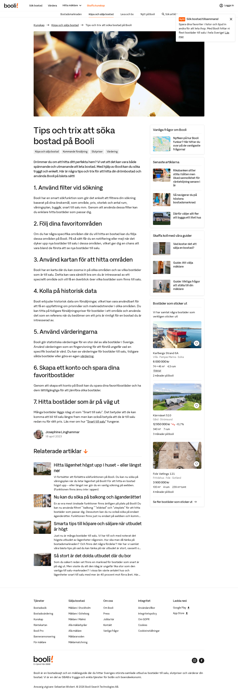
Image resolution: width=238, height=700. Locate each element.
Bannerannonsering (44, 636)
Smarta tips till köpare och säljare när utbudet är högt (98, 526)
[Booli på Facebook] (201, 660)
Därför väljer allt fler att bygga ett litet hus (187, 215)
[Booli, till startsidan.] (11, 5)
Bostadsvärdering (43, 613)
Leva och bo (127, 14)
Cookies (142, 625)
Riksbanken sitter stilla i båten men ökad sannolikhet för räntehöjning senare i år (186, 178)
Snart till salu (96, 421)
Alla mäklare (75, 630)
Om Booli (108, 607)
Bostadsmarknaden (71, 14)
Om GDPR (143, 619)
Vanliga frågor (111, 630)
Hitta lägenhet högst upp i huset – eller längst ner (97, 467)
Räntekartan (40, 625)
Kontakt (107, 625)
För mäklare (40, 642)
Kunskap (39, 25)
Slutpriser (97, 151)
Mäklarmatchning (77, 642)
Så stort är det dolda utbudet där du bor (92, 555)
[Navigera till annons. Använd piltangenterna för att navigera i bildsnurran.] (177, 334)
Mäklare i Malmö (77, 619)
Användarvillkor (146, 607)
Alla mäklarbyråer (77, 625)
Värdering (112, 151)
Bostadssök (40, 607)
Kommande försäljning (75, 151)
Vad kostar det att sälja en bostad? (185, 245)
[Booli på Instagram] (194, 660)
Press (106, 613)
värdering (87, 356)
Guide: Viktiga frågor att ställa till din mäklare (186, 285)
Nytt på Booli (148, 14)
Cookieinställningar (149, 630)
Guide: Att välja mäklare (183, 264)
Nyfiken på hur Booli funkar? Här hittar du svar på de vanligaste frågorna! (186, 143)
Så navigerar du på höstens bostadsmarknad (185, 198)
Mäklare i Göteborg (78, 613)
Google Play (179, 607)
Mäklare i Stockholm (79, 607)
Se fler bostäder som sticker (173, 502)
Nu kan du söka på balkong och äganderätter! (97, 497)
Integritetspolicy (147, 613)
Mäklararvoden (76, 636)
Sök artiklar (171, 14)
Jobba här (108, 619)
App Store (178, 613)
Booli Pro (39, 630)
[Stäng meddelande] (231, 19)
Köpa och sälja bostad (101, 14)
